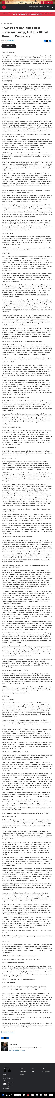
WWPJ (33, 1068)
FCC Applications (46, 1071)
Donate (49, 2)
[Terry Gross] (4, 1046)
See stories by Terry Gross (17, 1050)
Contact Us (22, 1068)
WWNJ (33, 1071)
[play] (4, 7)
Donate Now (23, 1071)
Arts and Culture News (6, 23)
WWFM (4, 1074)
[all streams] (53, 7)
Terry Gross (11, 40)
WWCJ (43, 1068)
